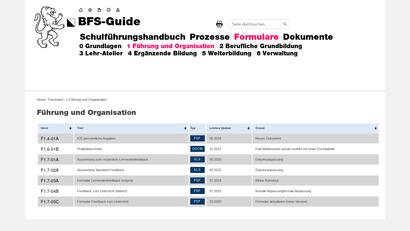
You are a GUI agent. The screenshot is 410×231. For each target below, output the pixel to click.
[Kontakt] (119, 10)
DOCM (197, 148)
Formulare (256, 37)
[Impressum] (109, 10)
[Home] (82, 10)
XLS (197, 159)
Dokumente (308, 37)
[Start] (91, 10)
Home (41, 99)
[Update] (100, 10)
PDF (197, 138)
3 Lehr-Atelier (101, 53)
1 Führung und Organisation (170, 46)
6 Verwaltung (277, 53)
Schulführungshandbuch (132, 37)
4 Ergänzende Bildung (162, 53)
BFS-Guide (109, 22)
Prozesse (210, 37)
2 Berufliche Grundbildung (260, 46)
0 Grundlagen (100, 46)
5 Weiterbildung (227, 53)
